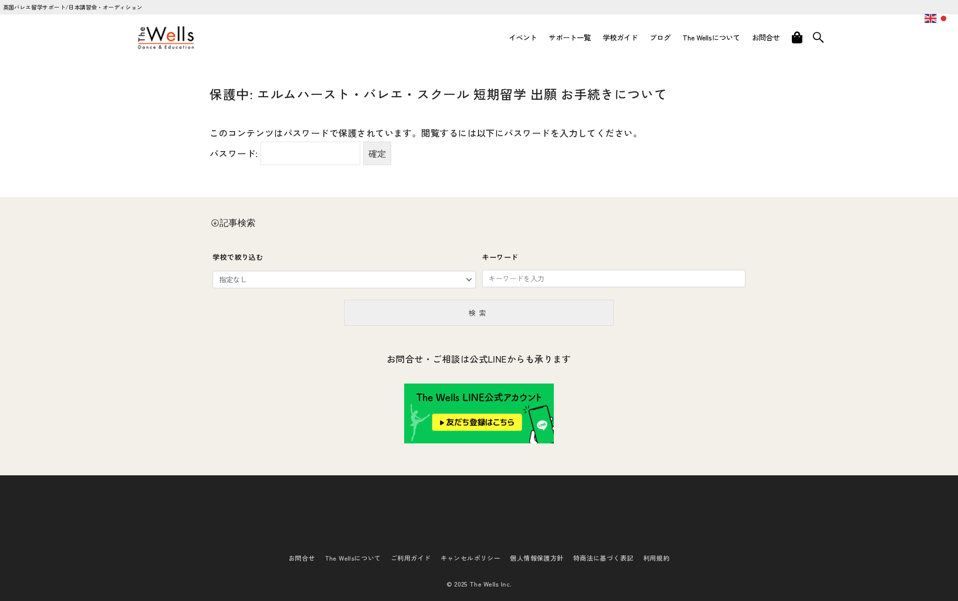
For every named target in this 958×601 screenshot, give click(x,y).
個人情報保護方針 (536, 558)
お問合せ (301, 558)
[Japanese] (944, 16)
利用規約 (656, 558)
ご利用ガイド (411, 558)
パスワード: (235, 153)
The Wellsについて (353, 558)
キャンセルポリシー (471, 558)
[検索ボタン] (818, 37)
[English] (931, 16)
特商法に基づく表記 (603, 558)
